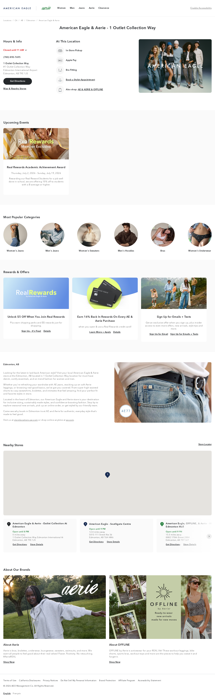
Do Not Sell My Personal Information (79, 681)
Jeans (81, 9)
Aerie (92, 9)
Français (17, 693)
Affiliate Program (126, 681)
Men (72, 9)
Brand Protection (107, 681)
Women (61, 9)
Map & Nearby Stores (14, 89)
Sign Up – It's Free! (31, 331)
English (7, 693)
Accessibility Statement (149, 681)
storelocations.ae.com (26, 420)
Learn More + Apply (100, 332)
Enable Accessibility (201, 8)
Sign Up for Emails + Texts (184, 334)
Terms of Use (9, 681)
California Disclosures (29, 681)
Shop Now (8, 662)
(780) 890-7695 (11, 57)
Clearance (103, 9)
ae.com (70, 420)
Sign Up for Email (158, 334)
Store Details (36, 544)
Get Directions (20, 544)
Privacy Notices (50, 681)
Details (47, 331)
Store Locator (205, 444)
